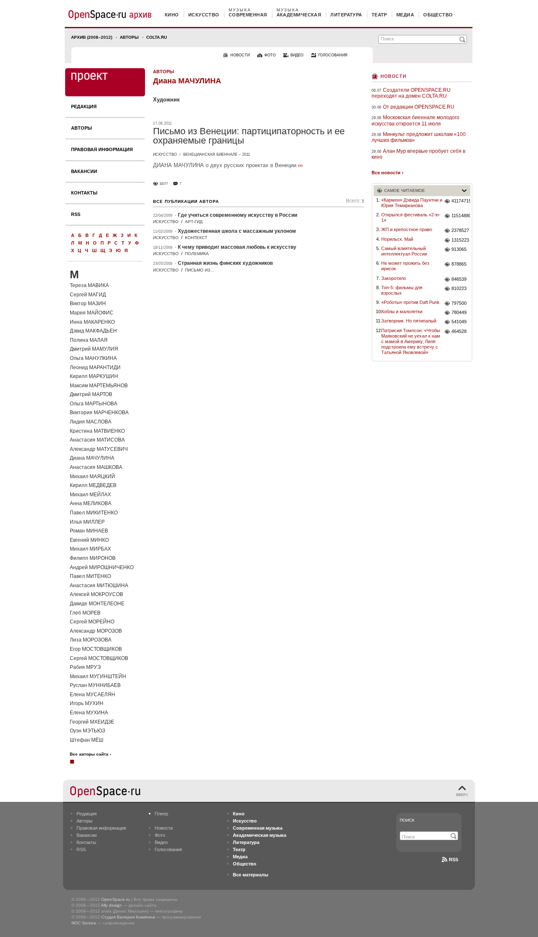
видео (296, 55)
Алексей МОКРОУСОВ (96, 594)
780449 (459, 312)
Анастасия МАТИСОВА (97, 440)
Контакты (84, 192)
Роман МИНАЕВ (89, 531)
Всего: (355, 201)
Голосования (168, 849)
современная (248, 14)
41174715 (460, 200)
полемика (197, 253)
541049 (459, 321)
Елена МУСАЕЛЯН (92, 694)
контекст (196, 237)
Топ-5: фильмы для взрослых (401, 290)
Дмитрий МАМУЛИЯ (94, 349)
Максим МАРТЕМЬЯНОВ (99, 386)
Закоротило (393, 278)
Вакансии (84, 171)
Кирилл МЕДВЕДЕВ (93, 485)
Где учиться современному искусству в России (237, 215)
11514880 (460, 215)
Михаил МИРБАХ (90, 549)
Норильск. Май (397, 239)
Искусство (165, 154)
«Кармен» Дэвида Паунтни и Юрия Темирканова (411, 202)
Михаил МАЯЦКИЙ (92, 476)
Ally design (111, 905)
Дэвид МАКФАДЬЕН (93, 331)
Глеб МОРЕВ (85, 613)
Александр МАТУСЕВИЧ (99, 449)
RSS (75, 214)
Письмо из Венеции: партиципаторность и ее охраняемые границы (249, 136)
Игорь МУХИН (86, 703)
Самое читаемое (404, 190)
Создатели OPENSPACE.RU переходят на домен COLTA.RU (411, 93)
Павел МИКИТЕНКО (94, 513)
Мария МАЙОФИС (91, 313)
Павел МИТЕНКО (90, 576)
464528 (459, 331)
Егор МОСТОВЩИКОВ (96, 649)
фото (270, 55)
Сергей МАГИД (88, 295)
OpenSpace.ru (115, 899)
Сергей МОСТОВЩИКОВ (99, 658)
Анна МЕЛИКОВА (90, 503)
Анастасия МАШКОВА (96, 467)
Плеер (161, 813)
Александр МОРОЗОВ (96, 631)
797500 (459, 303)
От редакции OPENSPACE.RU (418, 107)
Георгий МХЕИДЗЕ (92, 722)
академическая (299, 14)
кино (172, 14)
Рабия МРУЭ (85, 667)
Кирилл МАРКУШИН (94, 376)
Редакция (84, 106)
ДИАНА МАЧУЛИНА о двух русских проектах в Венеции (224, 165)
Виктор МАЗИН (88, 303)
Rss (453, 859)
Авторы (129, 37)
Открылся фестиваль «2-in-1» (410, 217)
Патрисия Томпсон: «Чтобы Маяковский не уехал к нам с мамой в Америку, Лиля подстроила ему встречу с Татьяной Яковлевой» (410, 341)
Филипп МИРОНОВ (93, 558)
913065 (459, 249)
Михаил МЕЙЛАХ (90, 495)
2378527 (460, 230)
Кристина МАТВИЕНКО (97, 431)
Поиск (407, 820)
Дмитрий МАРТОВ (91, 394)
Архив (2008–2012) (91, 37)
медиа (405, 14)
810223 (459, 288)
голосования (333, 55)
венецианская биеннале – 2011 (216, 154)
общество (438, 14)
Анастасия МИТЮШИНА (99, 585)
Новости (393, 75)
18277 (163, 184)
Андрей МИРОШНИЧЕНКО (102, 567)
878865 (459, 263)
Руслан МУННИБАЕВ (95, 685)
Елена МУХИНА (89, 713)
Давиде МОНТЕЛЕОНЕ (97, 604)
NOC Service (83, 923)
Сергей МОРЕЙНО (92, 622)
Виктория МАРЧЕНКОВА (99, 412)
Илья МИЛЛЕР (87, 522)
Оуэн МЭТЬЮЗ (87, 731)
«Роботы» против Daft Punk (410, 302)
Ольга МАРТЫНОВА (93, 404)
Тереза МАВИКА (89, 285)
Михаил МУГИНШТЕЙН (98, 676)
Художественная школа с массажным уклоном (237, 231)
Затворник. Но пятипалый (408, 320)
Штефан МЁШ (86, 740)
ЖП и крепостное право (406, 229)
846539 (459, 279)
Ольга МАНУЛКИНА (93, 358)
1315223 (460, 239)
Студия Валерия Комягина (128, 917)
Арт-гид (194, 221)
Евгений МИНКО (89, 540)
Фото (160, 835)
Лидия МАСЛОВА (90, 422)
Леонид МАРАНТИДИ (95, 367)
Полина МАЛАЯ (89, 340)
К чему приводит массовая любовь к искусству (237, 247)
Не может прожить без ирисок (405, 266)
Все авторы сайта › (90, 754)
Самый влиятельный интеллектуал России (404, 251)
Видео (161, 842)
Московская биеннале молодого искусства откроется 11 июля (415, 120)
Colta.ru (156, 37)
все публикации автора (186, 201)
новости (240, 55)
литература (346, 14)
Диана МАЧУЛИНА (92, 458)
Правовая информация (102, 149)
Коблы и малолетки (401, 311)
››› (300, 165)
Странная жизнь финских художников (225, 263)
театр (379, 14)
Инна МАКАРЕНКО (92, 322)
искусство (203, 14)
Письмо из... (199, 270)
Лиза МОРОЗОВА (90, 640)
